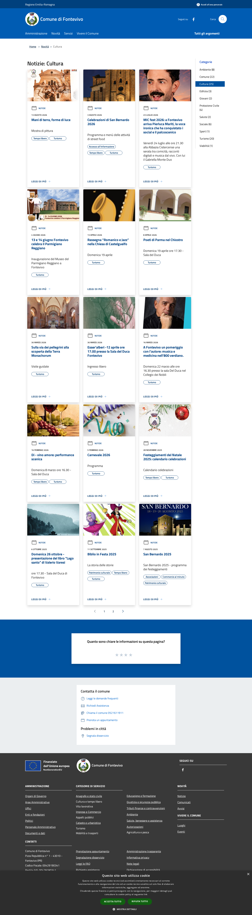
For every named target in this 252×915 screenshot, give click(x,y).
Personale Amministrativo (40, 827)
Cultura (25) (206, 84)
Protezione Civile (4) (209, 108)
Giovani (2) (206, 98)
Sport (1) (204, 131)
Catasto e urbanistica (88, 823)
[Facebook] (192, 19)
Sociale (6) (205, 124)
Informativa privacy (138, 857)
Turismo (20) (207, 138)
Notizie (42, 108)
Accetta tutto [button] (112, 901)
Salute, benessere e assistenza (144, 821)
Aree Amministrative (37, 802)
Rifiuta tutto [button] (140, 901)
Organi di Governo (35, 796)
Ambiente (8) (207, 69)
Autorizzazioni (135, 827)
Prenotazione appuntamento (92, 851)
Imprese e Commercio (88, 812)
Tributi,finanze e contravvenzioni (146, 808)
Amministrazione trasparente (144, 851)
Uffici (28, 808)
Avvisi (180, 808)
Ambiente (132, 814)
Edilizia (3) (205, 91)
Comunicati (184, 802)
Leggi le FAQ (83, 864)
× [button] (248, 874)
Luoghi (181, 825)
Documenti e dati (35, 833)
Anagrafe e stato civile (89, 796)
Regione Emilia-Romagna (40, 4)
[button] (126, 909)
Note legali (133, 864)
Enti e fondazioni (35, 815)
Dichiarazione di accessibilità (143, 870)
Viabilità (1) (206, 146)
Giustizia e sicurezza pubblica (144, 802)
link (145, 894)
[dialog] (126, 893)
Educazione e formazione (141, 796)
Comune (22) (207, 77)
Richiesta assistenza (88, 870)
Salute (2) (205, 117)
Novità (45, 46)
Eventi (181, 832)
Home (32, 46)
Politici (29, 821)
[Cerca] (223, 19)
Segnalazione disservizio (90, 857)
